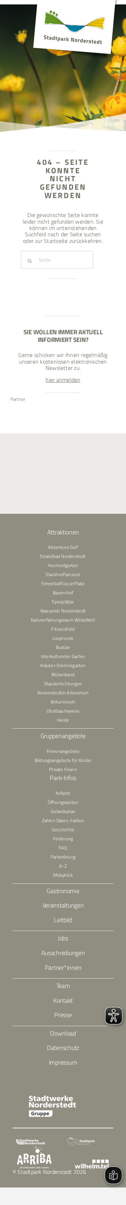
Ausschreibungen (63, 953)
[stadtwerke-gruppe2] (53, 1098)
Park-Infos (63, 778)
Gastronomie (63, 891)
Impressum (63, 1062)
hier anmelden (63, 380)
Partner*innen (63, 967)
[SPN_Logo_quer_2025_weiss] (81, 1140)
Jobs (63, 938)
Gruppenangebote (63, 736)
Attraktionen (63, 532)
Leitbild (63, 920)
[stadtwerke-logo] (30, 1142)
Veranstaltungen (63, 905)
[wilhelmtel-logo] (91, 1162)
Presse (62, 1015)
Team (63, 985)
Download (63, 1033)
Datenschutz (63, 1047)
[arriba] (34, 1148)
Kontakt (63, 1000)
